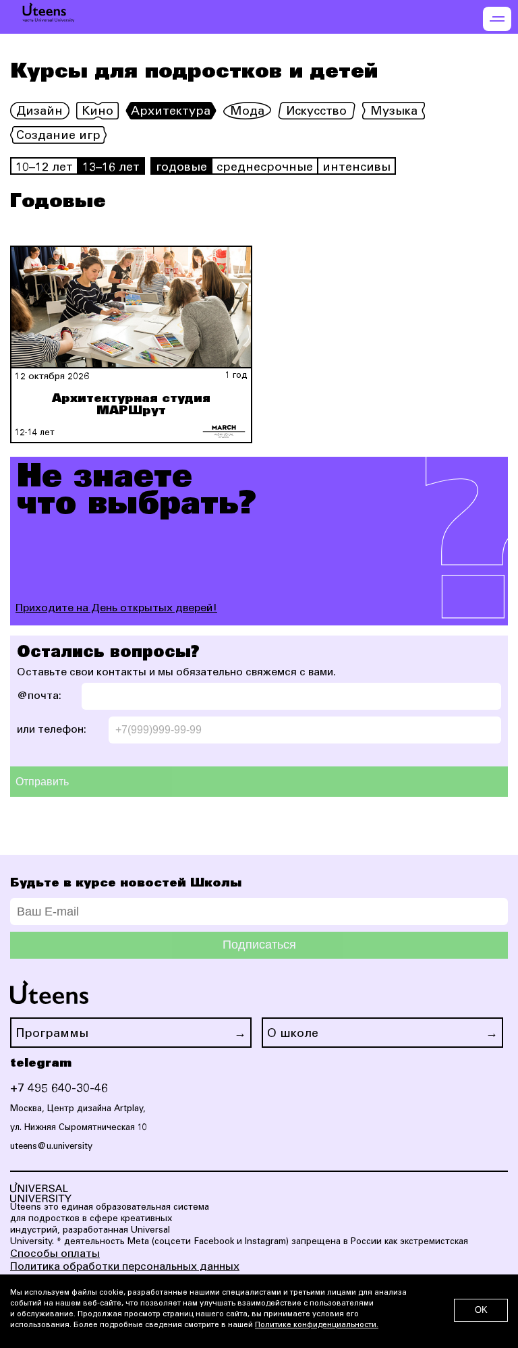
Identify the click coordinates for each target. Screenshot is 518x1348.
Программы (52, 1034)
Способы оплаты (55, 1254)
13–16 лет (111, 168)
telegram (40, 1063)
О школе (292, 1034)
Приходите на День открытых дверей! (116, 608)
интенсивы (356, 168)
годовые (181, 168)
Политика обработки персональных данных (124, 1267)
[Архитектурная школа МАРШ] (224, 431)
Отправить (42, 781)
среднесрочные (265, 168)
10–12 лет (44, 168)
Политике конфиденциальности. (316, 1325)
